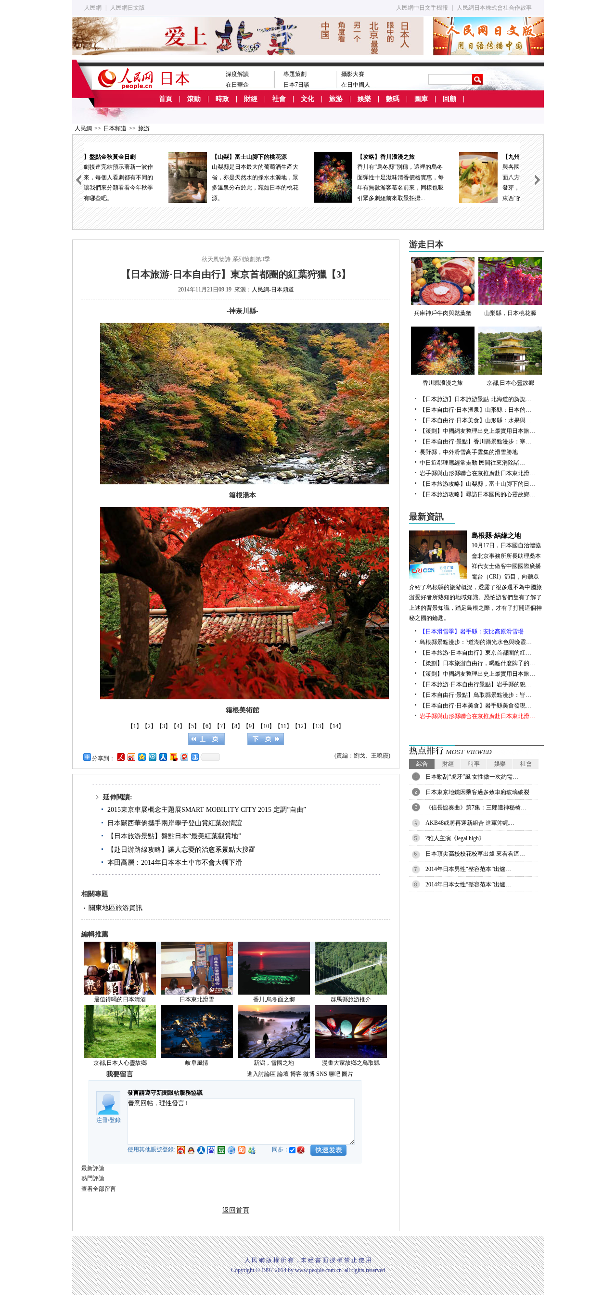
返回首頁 (235, 1210)
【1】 (135, 726)
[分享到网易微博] (184, 757)
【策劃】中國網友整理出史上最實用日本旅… (477, 431)
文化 (307, 98)
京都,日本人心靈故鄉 (120, 1063)
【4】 (178, 726)
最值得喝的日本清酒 (120, 999)
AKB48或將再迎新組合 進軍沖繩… (469, 823)
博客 (296, 1074)
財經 (250, 98)
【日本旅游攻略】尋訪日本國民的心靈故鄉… (477, 494)
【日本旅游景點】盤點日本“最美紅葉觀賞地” (174, 836)
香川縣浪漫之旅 (443, 382)
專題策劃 (295, 74)
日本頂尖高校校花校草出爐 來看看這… (475, 853)
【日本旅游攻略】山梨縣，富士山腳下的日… (477, 483)
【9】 (250, 726)
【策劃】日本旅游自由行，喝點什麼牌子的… (477, 663)
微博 (309, 1074)
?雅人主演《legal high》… (457, 838)
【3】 (163, 726)
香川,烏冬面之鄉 (274, 999)
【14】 (335, 726)
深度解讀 (237, 74)
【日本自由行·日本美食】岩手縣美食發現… (475, 705)
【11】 (283, 726)
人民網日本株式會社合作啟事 (494, 7)
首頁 (165, 98)
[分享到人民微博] (120, 757)
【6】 (207, 726)
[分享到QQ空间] (141, 757)
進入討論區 (261, 1074)
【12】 (300, 726)
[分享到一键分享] (194, 757)
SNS (321, 1074)
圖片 (347, 1074)
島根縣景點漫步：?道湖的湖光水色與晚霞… (476, 642)
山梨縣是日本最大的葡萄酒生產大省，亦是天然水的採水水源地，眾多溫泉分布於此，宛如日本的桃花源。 (178, 177)
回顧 (449, 98)
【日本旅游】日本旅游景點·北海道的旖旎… (475, 399)
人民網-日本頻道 (273, 289)
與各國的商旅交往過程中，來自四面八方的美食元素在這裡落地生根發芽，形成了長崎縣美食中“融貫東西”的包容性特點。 (468, 177)
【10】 (266, 726)
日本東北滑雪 (197, 999)
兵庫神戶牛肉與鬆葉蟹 (443, 313)
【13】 (318, 726)
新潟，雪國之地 (274, 1063)
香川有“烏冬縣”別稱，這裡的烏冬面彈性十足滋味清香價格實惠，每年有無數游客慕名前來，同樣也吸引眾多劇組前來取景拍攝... (323, 177)
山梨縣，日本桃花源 (510, 313)
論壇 (283, 1074)
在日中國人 (355, 84)
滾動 (194, 98)
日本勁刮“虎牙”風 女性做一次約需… (471, 776)
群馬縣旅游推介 (351, 999)
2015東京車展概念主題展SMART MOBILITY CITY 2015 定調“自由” (206, 809)
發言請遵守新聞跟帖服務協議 (165, 1092)
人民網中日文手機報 (422, 7)
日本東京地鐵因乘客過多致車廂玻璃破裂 (477, 792)
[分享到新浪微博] (131, 757)
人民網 (93, 7)
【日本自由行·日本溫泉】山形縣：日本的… (475, 409)
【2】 (149, 726)
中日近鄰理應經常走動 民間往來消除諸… (472, 462)
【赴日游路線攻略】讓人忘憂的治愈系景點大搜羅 (181, 849)
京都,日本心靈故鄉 (510, 382)
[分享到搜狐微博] (173, 757)
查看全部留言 (98, 1189)
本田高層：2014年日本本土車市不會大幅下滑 (174, 862)
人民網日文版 (127, 7)
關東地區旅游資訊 (115, 907)
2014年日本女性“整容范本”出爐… (468, 884)
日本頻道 (115, 128)
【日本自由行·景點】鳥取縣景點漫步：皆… (475, 695)
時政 (222, 98)
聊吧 (334, 1074)
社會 (279, 98)
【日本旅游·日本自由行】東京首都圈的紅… (475, 652)
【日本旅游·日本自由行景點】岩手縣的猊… (475, 684)
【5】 (192, 726)
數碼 (392, 98)
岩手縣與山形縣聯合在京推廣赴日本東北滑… (477, 473)
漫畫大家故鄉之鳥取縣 (351, 1063)
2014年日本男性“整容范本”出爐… (468, 869)
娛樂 (364, 98)
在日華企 (237, 84)
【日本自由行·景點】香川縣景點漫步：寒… (475, 441)
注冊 (102, 1120)
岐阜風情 (196, 1063)
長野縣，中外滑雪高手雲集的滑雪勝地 (469, 452)
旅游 (336, 98)
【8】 (236, 726)
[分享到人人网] (162, 757)
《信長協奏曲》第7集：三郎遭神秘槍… (475, 807)
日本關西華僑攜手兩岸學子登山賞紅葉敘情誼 (174, 823)
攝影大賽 (352, 74)
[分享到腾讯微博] (152, 757)
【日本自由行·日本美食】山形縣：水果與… (475, 420)
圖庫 (421, 98)
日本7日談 (296, 84)
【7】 (221, 726)
